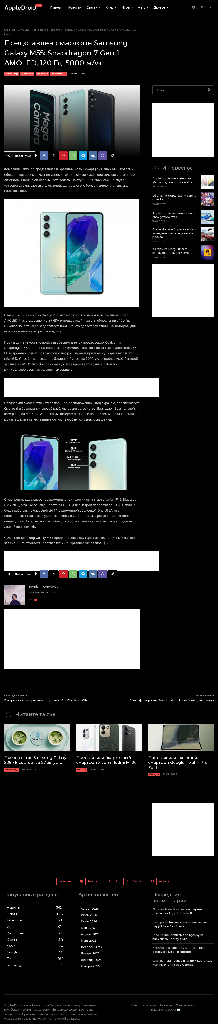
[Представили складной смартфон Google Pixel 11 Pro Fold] (181, 737)
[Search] (209, 90)
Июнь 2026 (89, 921)
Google (154, 774)
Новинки (27, 73)
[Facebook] (185, 7)
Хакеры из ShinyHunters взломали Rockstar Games (171, 250)
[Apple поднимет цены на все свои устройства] (207, 217)
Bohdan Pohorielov (43, 587)
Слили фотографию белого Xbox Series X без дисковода (172, 700)
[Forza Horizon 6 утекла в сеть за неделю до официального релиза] (207, 234)
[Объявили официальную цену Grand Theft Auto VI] (207, 199)
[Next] (130, 253)
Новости (42, 73)
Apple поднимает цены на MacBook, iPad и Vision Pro (172, 180)
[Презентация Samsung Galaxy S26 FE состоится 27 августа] (37, 737)
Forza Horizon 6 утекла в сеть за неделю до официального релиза (174, 233)
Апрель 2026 (90, 934)
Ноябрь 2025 (90, 966)
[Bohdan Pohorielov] (14, 595)
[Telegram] (193, 7)
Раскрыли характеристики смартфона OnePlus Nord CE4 (46, 700)
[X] (202, 7)
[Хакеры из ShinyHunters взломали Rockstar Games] (207, 252)
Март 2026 (88, 940)
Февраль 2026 (91, 947)
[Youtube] (35, 599)
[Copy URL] (112, 155)
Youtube (164, 881)
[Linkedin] (30, 599)
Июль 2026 (89, 915)
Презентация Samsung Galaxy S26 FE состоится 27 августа (35, 760)
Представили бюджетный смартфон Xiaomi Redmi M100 (106, 760)
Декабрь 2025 (91, 960)
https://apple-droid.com (42, 592)
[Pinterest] (63, 155)
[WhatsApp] (73, 155)
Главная (9, 29)
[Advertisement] (81, 387)
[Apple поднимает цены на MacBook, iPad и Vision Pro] (207, 182)
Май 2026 (88, 928)
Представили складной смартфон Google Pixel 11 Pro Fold (178, 762)
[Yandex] (210, 7)
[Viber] (102, 155)
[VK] (93, 155)
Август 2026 (90, 908)
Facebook (65, 881)
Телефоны (59, 73)
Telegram (93, 881)
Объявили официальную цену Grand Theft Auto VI (174, 197)
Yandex (138, 881)
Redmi (81, 769)
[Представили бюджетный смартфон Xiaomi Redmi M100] (109, 737)
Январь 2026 (90, 953)
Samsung (24, 29)
